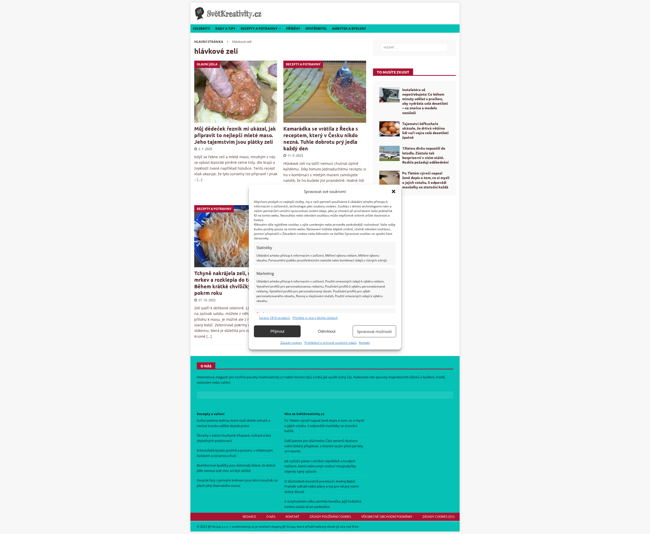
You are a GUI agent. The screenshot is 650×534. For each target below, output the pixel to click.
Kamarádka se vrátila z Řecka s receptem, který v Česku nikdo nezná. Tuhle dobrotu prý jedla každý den (320, 138)
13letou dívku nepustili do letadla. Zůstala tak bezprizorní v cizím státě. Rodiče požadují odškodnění (425, 155)
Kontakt (364, 343)
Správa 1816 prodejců (274, 318)
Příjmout (277, 331)
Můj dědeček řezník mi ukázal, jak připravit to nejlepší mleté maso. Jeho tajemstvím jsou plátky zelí (235, 135)
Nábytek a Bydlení (349, 28)
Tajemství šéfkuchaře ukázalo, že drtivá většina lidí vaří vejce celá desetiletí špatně (425, 130)
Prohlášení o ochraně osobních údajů (330, 343)
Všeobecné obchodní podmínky (386, 516)
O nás (270, 516)
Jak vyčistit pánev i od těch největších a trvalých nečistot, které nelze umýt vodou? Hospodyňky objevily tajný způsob (320, 466)
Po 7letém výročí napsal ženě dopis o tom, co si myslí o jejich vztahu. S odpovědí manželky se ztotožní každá (425, 180)
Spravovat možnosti (374, 331)
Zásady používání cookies (330, 516)
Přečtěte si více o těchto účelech (315, 318)
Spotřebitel (316, 28)
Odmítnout (326, 331)
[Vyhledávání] (414, 47)
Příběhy (293, 28)
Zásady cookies (291, 343)
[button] (393, 191)
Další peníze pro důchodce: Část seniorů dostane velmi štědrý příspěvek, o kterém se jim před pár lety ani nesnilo (323, 446)
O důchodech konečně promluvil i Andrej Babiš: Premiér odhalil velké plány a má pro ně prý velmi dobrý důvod (321, 486)
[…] (199, 179)
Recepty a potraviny (259, 28)
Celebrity (201, 28)
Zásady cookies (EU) (438, 516)
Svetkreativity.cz (271, 377)
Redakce (249, 516)
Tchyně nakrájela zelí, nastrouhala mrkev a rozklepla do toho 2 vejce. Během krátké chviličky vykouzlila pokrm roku (235, 283)
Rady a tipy (225, 28)
